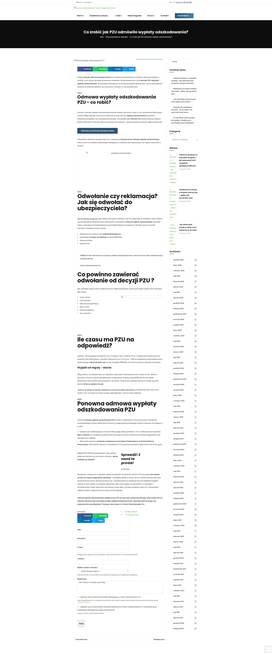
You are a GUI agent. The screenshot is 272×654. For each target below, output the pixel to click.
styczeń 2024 (184, 428)
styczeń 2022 (184, 553)
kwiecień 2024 (184, 412)
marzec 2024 (184, 417)
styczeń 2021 (184, 618)
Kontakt (164, 15)
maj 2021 (184, 596)
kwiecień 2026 (184, 281)
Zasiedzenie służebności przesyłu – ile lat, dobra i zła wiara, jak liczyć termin (181, 109)
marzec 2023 (184, 482)
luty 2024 (184, 422)
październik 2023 (184, 444)
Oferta (80, 15)
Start (102, 37)
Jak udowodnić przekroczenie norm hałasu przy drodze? (183, 100)
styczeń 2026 (184, 298)
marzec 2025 (184, 352)
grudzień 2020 (184, 623)
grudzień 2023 (184, 433)
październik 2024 (184, 379)
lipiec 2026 (184, 265)
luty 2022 (184, 547)
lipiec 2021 (184, 585)
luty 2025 (184, 357)
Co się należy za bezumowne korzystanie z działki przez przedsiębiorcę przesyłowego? (183, 120)
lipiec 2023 (184, 460)
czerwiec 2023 (184, 466)
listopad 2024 (184, 374)
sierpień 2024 (184, 390)
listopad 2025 (184, 309)
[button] (85, 69)
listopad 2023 (184, 439)
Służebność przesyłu (99, 15)
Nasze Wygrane (134, 15)
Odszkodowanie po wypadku (117, 37)
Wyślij (81, 624)
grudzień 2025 (184, 303)
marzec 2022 (184, 542)
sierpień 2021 (184, 580)
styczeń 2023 (184, 488)
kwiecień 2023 (184, 477)
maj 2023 (184, 471)
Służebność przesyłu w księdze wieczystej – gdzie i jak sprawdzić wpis (184, 91)
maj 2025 (184, 341)
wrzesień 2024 (184, 384)
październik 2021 (184, 569)
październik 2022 (184, 504)
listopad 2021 (184, 563)
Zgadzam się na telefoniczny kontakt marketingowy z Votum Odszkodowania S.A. (110, 597)
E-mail (80, 547)
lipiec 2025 (184, 330)
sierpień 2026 (184, 260)
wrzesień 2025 (184, 319)
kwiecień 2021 (184, 601)
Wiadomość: (82, 579)
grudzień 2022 (184, 493)
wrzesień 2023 (184, 450)
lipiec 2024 (184, 395)
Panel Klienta (183, 15)
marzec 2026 (184, 287)
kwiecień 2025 (184, 347)
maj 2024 (184, 406)
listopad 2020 (184, 629)
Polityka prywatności (83, 602)
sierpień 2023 (184, 455)
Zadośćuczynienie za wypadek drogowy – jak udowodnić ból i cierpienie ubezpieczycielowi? (183, 80)
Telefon (81, 559)
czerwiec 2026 (184, 271)
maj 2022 (184, 531)
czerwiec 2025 (184, 336)
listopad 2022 (184, 498)
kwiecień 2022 (184, 536)
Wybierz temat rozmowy (87, 567)
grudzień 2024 (184, 368)
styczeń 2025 (184, 363)
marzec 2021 (184, 607)
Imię (79, 530)
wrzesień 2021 (184, 574)
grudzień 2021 (184, 558)
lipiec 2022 (184, 520)
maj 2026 (184, 276)
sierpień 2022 (184, 515)
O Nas (118, 15)
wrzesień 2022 (184, 509)
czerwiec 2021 (184, 591)
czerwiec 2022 (184, 525)
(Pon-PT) (180, 2)
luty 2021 (184, 612)
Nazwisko (81, 538)
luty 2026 (184, 292)
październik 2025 (184, 314)
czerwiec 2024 (184, 401)
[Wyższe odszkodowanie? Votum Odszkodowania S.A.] (95, 8)
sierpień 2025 (184, 325)
